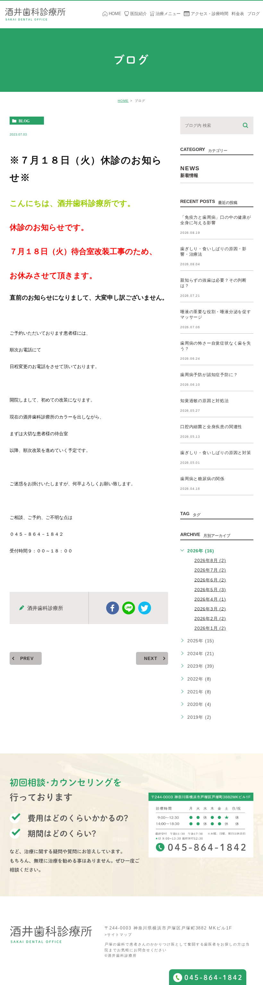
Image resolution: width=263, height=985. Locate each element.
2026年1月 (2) (210, 628)
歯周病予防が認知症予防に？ (209, 374)
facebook (112, 608)
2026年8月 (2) (210, 560)
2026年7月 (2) (210, 570)
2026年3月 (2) (210, 608)
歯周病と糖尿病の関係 (202, 478)
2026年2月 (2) (210, 618)
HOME (123, 100)
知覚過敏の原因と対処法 (204, 400)
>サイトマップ (118, 935)
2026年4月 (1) (210, 599)
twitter (144, 608)
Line (128, 608)
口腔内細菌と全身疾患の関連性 (211, 426)
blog (24, 121)
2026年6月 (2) (210, 579)
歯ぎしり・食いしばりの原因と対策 (215, 452)
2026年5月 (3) (210, 589)
